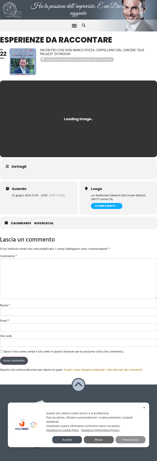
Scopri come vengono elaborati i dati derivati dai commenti (103, 369)
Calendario (21, 223)
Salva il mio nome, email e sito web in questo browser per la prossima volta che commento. (63, 351)
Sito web (6, 336)
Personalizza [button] (130, 439)
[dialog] (78, 425)
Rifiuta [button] (99, 439)
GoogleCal (44, 223)
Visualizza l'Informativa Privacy (100, 430)
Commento (8, 256)
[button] (74, 25)
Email (4, 320)
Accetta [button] (67, 439)
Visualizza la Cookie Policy (62, 430)
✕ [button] (144, 407)
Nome (5, 305)
